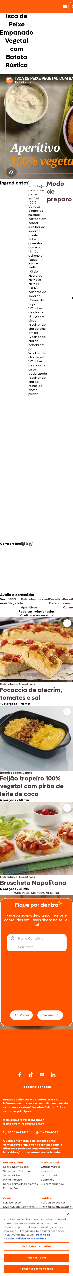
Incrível (43, 599)
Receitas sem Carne (16, 773)
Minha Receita (12, 1180)
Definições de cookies (36, 1246)
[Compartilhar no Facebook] (23, 544)
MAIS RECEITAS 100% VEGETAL (36, 893)
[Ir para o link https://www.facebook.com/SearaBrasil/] (19, 1074)
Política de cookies (53, 1202)
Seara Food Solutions (17, 1171)
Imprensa (47, 1171)
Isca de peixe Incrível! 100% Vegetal (36, 198)
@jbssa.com (11, 1124)
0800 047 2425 (18, 1132)
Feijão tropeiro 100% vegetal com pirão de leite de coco (32, 786)
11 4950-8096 (49, 1132)
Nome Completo (30, 938)
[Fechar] (68, 1214)
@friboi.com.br (33, 1120)
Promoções (10, 1188)
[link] (36, 661)
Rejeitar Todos (36, 1257)
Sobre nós (47, 1180)
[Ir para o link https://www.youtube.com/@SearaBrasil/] (42, 1074)
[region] (36, 1242)
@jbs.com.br (12, 1120)
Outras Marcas (51, 1167)
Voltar (25, 1015)
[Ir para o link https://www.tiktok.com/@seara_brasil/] (31, 1075)
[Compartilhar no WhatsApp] (31, 544)
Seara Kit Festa (13, 1175)
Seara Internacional (16, 1167)
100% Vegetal (14, 601)
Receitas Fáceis (56, 601)
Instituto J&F (49, 1175)
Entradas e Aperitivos (29, 603)
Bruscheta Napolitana (33, 883)
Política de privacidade (56, 1207)
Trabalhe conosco (36, 1087)
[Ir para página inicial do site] (36, 1063)
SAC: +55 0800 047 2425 (19, 1207)
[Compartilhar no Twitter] (27, 544)
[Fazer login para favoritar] (67, 623)
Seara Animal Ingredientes (20, 1184)
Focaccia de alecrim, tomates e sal (31, 694)
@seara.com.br (33, 1124)
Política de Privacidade (31, 1238)
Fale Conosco (12, 1202)
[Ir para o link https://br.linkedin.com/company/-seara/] (53, 1074)
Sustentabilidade (52, 1184)
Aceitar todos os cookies (36, 1268)
